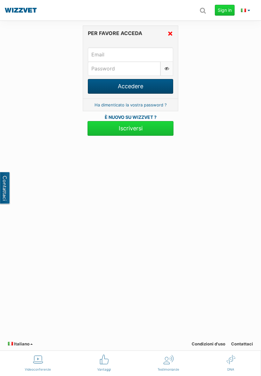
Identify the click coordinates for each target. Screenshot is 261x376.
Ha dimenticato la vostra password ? (131, 104)
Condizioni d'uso (208, 343)
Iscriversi (131, 128)
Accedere (130, 86)
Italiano (21, 343)
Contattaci (242, 343)
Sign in (225, 10)
